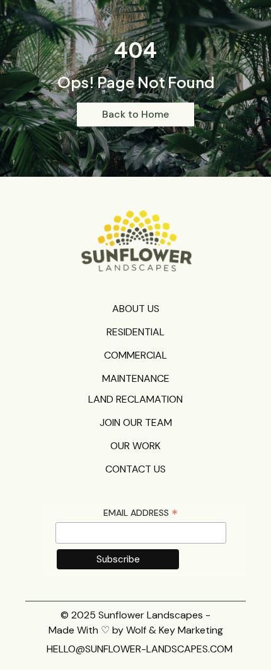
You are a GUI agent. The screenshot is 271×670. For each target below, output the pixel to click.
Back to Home (135, 114)
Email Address (140, 513)
